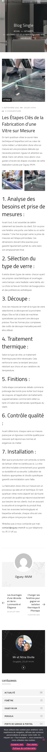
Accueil (17, 31)
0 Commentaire (13, 111)
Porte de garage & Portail (19, 724)
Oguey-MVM (30, 108)
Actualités (28, 31)
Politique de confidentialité (24, 748)
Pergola (9, 716)
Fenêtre (9, 700)
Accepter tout (17, 744)
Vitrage (6, 100)
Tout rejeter (32, 744)
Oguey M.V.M (11, 708)
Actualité (10, 692)
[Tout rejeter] (43, 739)
